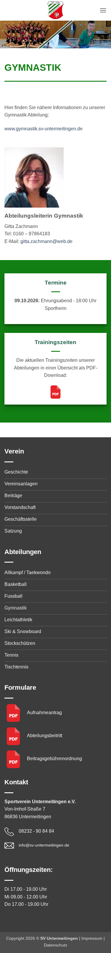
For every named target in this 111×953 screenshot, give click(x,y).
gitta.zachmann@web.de (46, 241)
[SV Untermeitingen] (55, 10)
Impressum (91, 938)
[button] (103, 10)
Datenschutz (55, 945)
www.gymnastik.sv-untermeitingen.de (43, 128)
